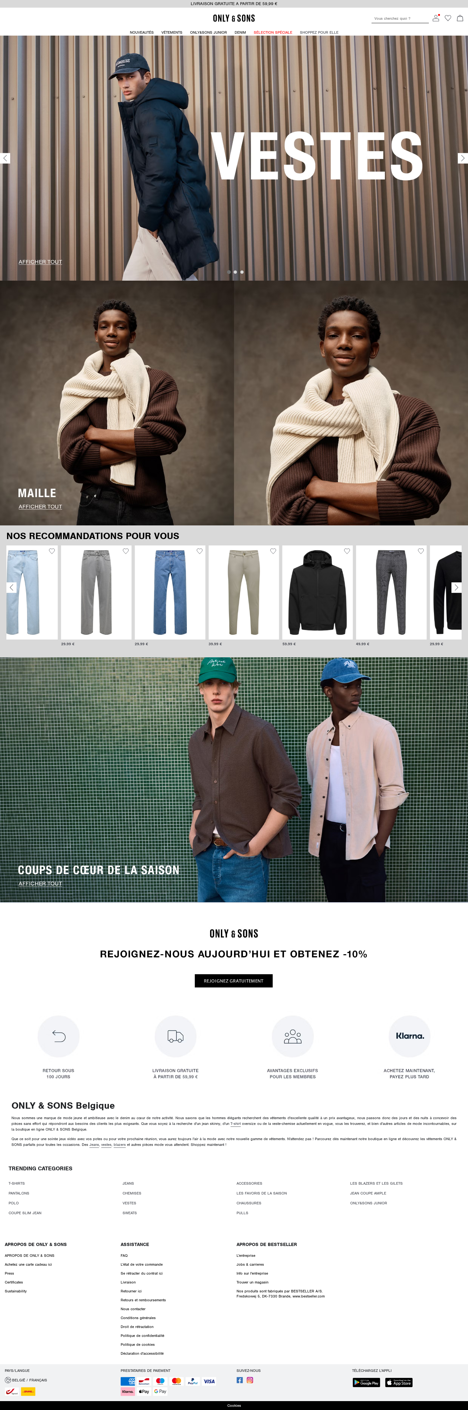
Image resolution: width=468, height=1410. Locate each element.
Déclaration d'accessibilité (142, 1353)
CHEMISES (132, 1193)
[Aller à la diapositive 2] (235, 272)
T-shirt (235, 1123)
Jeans (94, 1144)
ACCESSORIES (249, 1183)
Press (9, 1273)
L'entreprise (246, 1255)
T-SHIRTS (17, 1183)
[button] (41, 592)
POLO (14, 1203)
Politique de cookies (138, 1344)
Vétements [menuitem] (171, 32)
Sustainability (16, 1291)
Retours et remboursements (143, 1300)
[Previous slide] (5, 158)
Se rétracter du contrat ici (142, 1273)
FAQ (124, 1255)
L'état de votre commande (142, 1264)
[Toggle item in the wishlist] (71, 552)
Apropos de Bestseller (267, 1244)
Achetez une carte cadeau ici (28, 1264)
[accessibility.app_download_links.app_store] (401, 1383)
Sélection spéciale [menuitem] (273, 32)
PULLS (242, 1212)
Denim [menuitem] (240, 32)
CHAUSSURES (249, 1203)
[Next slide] (463, 158)
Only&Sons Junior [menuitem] (208, 32)
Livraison (128, 1282)
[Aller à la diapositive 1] (229, 272)
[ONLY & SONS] (234, 20)
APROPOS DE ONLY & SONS (36, 1244)
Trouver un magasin (252, 1282)
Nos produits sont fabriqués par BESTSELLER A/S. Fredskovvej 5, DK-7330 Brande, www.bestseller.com (281, 1294)
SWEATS (130, 1212)
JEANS (128, 1183)
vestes (106, 1144)
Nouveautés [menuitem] (142, 32)
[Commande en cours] (460, 19)
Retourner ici (131, 1291)
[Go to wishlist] (448, 20)
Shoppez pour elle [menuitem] (319, 32)
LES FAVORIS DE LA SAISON (262, 1193)
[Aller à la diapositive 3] (242, 272)
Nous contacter (133, 1308)
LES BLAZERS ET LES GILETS (376, 1183)
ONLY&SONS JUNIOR (368, 1203)
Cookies (234, 1405)
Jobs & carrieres (250, 1264)
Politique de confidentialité (142, 1335)
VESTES (129, 1203)
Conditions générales (138, 1317)
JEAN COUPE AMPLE (368, 1193)
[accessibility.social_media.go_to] (240, 1382)
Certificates (14, 1282)
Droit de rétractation (137, 1326)
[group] (41, 599)
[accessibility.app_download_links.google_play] (368, 1383)
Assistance (135, 1244)
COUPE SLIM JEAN (25, 1212)
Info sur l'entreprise (252, 1273)
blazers (120, 1144)
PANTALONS (19, 1193)
